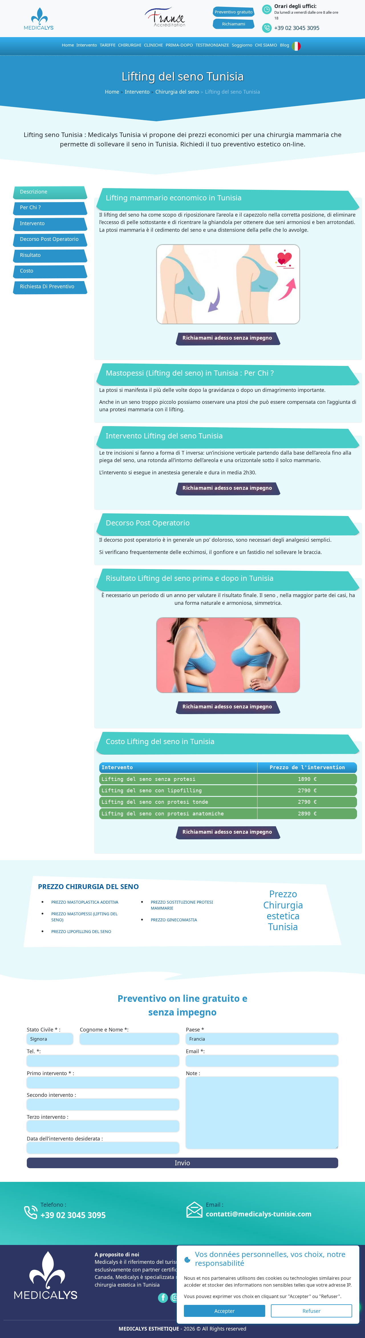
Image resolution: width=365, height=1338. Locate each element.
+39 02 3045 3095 (296, 28)
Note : (193, 1073)
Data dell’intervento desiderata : (65, 1138)
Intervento (86, 45)
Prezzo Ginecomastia (174, 919)
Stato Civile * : (43, 1029)
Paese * (195, 1029)
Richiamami (233, 24)
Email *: (195, 1051)
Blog (284, 45)
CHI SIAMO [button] (266, 45)
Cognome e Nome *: (104, 1029)
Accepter (224, 1310)
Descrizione (33, 191)
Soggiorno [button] (242, 45)
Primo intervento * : (50, 1073)
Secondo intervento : (51, 1094)
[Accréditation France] (165, 15)
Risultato (30, 254)
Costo (26, 270)
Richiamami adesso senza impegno (227, 337)
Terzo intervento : (47, 1116)
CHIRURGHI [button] (129, 45)
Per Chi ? (30, 207)
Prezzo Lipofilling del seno (81, 931)
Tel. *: (34, 1051)
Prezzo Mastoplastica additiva (84, 902)
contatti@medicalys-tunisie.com (259, 1213)
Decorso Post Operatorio (49, 238)
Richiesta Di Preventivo (47, 286)
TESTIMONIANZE (212, 45)
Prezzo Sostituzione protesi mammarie (182, 905)
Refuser (312, 1310)
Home (112, 91)
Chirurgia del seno (177, 91)
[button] (298, 46)
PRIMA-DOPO (179, 45)
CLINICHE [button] (153, 45)
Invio (182, 1162)
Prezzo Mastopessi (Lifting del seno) (84, 916)
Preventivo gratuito (234, 12)
